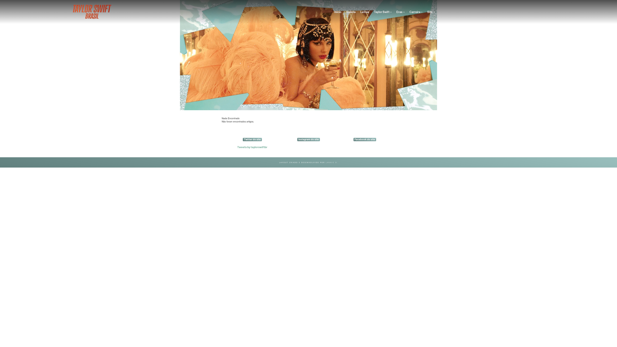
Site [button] (430, 12)
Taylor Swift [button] (382, 12)
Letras (364, 12)
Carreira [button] (415, 12)
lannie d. (332, 162)
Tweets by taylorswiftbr (252, 147)
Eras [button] (399, 12)
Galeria (351, 12)
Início (337, 12)
